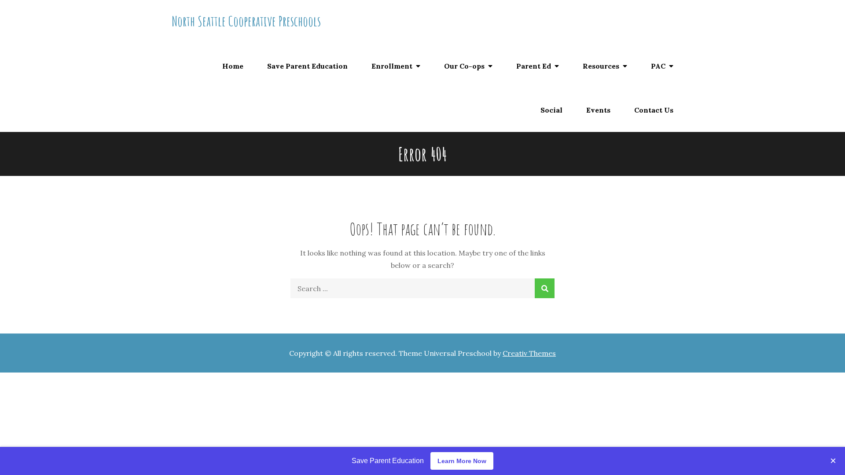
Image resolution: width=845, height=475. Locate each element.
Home (232, 66)
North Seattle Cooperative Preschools (246, 21)
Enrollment (391, 66)
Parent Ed (533, 66)
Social (551, 110)
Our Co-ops (464, 66)
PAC (658, 66)
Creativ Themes (529, 353)
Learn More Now (461, 460)
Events (598, 110)
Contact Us (653, 110)
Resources (601, 66)
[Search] (545, 288)
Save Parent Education (307, 66)
